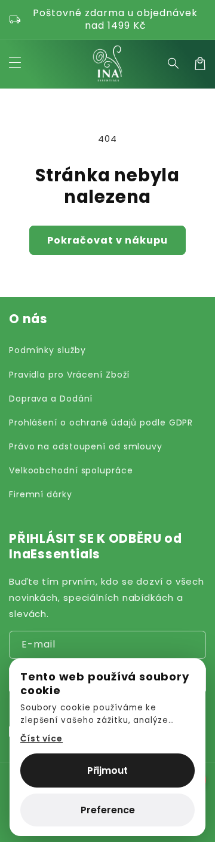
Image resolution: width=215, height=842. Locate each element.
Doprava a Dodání (51, 399)
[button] (174, 63)
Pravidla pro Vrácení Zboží (69, 375)
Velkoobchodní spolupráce (71, 470)
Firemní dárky (40, 494)
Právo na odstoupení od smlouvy (85, 446)
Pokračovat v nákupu (107, 240)
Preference (108, 810)
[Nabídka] (15, 63)
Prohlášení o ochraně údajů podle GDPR (101, 422)
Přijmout (107, 770)
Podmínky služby (47, 350)
